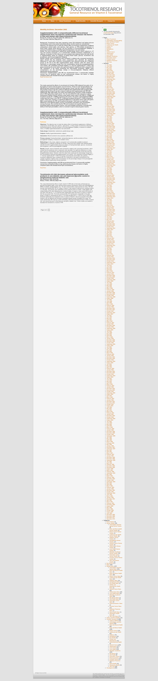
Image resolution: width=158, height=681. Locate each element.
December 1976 (111, 519)
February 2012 (110, 238)
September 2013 (111, 214)
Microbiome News (114, 597)
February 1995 (110, 471)
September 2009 (111, 279)
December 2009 (111, 275)
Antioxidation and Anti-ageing (114, 40)
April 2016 (109, 172)
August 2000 (110, 420)
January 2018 (110, 142)
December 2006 (111, 325)
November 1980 (111, 516)
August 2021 (110, 80)
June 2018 (109, 135)
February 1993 (110, 487)
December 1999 (111, 431)
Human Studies (111, 523)
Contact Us (111, 21)
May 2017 (109, 153)
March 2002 (110, 397)
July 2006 (109, 331)
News (52, 21)
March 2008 (110, 304)
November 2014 (111, 195)
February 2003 (110, 385)
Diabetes (109, 47)
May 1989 (109, 507)
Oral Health (112, 655)
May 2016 (109, 171)
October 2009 (110, 278)
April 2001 (109, 410)
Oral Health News (114, 599)
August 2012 (110, 229)
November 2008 (111, 294)
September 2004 (111, 361)
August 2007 (110, 314)
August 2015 (110, 183)
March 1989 (110, 509)
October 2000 (110, 417)
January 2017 (110, 159)
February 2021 (110, 89)
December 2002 (111, 388)
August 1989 (110, 506)
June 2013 (109, 218)
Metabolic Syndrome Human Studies (115, 552)
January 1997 (110, 456)
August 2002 (110, 394)
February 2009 (110, 289)
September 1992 (111, 493)
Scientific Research (96, 21)
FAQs (108, 50)
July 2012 (109, 231)
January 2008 (110, 307)
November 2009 (111, 277)
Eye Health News (114, 583)
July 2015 (109, 185)
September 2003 (111, 375)
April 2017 (109, 155)
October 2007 (110, 311)
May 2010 (109, 268)
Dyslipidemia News (115, 582)
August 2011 (110, 246)
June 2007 (109, 317)
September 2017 (111, 148)
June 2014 (109, 201)
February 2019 (110, 123)
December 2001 (111, 401)
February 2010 (110, 272)
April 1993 (109, 484)
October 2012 (110, 226)
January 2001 (110, 414)
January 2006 (110, 338)
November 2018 (111, 128)
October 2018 (110, 129)
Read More (43, 167)
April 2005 (109, 351)
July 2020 (109, 99)
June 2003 (109, 380)
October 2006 (110, 327)
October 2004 (110, 360)
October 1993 (110, 480)
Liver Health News (114, 593)
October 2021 (110, 77)
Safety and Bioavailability (113, 617)
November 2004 (111, 358)
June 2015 (109, 186)
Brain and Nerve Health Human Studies (116, 529)
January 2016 (110, 176)
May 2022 (109, 67)
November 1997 (111, 447)
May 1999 (109, 438)
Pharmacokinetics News (116, 603)
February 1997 (110, 454)
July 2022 (109, 65)
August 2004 (110, 362)
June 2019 (109, 118)
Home (44, 21)
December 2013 (111, 209)
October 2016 (110, 163)
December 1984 (111, 514)
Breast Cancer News (115, 576)
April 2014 (109, 203)
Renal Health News (115, 612)
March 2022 (110, 70)
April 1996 (109, 463)
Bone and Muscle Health (116, 625)
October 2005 (110, 342)
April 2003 (109, 383)
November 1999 (111, 433)
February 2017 (110, 158)
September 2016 (111, 165)
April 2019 (109, 120)
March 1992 (110, 496)
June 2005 (109, 348)
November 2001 (111, 403)
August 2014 (110, 198)
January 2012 (110, 239)
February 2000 (110, 428)
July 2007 (109, 315)
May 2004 (109, 365)
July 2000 (109, 421)
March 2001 (110, 411)
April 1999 (109, 440)
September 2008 (111, 297)
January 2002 (110, 400)
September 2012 (111, 228)
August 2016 (110, 166)
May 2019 (109, 119)
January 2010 (110, 274)
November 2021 (111, 76)
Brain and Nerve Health (113, 42)
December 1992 (111, 490)
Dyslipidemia (110, 49)
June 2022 (109, 66)
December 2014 (111, 193)
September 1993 (111, 481)
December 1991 (111, 499)
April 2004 (109, 367)
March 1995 (110, 470)
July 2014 (109, 199)
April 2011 (109, 252)
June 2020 (109, 100)
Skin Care (109, 62)
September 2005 (111, 344)
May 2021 (109, 85)
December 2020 (111, 92)
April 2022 (109, 69)
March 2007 (110, 321)
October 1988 (110, 510)
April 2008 (109, 302)
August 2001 (110, 405)
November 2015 (111, 179)
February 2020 (110, 106)
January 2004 (110, 370)
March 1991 (110, 501)
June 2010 (109, 267)
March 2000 (110, 427)
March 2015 (110, 191)
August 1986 (110, 511)
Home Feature (110, 521)
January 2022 (110, 73)
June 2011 (109, 249)
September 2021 (111, 79)
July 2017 (109, 150)
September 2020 (111, 96)
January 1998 (110, 446)
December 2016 (111, 161)
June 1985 (109, 513)
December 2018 (111, 126)
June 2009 (109, 284)
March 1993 (110, 486)
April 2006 (109, 335)
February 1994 (110, 477)
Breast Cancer (110, 43)
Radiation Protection (112, 60)
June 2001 (109, 407)
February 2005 (110, 354)
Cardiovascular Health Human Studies (115, 535)
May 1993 (109, 483)
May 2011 (109, 251)
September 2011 (111, 245)
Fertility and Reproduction (113, 640)
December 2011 (111, 241)
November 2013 (111, 211)
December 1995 (111, 466)
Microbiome (113, 653)
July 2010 (109, 265)
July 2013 (109, 216)
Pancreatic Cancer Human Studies (114, 555)
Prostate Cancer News (115, 606)
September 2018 (111, 130)
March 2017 (110, 156)
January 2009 (110, 291)
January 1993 (110, 489)
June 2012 (109, 232)
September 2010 (111, 262)
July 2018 (109, 133)
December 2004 (111, 357)
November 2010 (111, 259)
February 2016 (110, 175)
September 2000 (111, 418)
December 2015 (111, 178)
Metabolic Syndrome (112, 56)
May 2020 (109, 102)
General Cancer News (115, 589)
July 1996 (109, 461)
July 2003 (109, 378)
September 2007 (111, 312)
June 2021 (109, 83)
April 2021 (109, 86)
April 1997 (109, 451)
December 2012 (111, 224)
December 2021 (111, 75)
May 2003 (109, 381)
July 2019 (109, 116)
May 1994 (109, 474)
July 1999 (109, 437)
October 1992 (110, 491)
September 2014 (111, 196)
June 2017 (109, 152)
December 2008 (111, 292)
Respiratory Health (114, 665)
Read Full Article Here (46, 77)
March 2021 (110, 87)
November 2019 (111, 110)
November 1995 (111, 467)
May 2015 (109, 188)
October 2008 (110, 295)
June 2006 (109, 332)
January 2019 (110, 125)
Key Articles (110, 563)
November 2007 (111, 309)
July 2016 (109, 168)
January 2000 (110, 430)
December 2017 (111, 143)
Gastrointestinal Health (116, 642)
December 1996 (111, 457)
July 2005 (109, 347)
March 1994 (110, 476)
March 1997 (110, 453)
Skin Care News (114, 616)
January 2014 (110, 208)
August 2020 (110, 97)
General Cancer (111, 52)
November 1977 (111, 517)
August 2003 (110, 377)
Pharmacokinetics (114, 658)
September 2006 (111, 328)
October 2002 (110, 391)
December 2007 (111, 308)
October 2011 (110, 244)
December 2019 (111, 109)
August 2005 (110, 345)
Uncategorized (110, 668)
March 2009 (110, 288)
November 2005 (111, 341)
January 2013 (110, 222)
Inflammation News (115, 592)
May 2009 (109, 285)
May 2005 (109, 350)
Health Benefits (80, 21)
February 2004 (110, 368)
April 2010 (109, 269)
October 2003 (110, 374)
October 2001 (110, 404)
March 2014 (110, 205)
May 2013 (109, 219)
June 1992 (109, 494)
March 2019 (110, 122)
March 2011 (110, 254)
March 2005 (110, 352)
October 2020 (110, 95)
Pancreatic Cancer (111, 57)
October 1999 (110, 434)
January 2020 (110, 108)
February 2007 (110, 322)
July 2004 (109, 364)
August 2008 (110, 298)
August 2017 (110, 149)
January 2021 (110, 90)
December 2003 (111, 371)
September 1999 (111, 436)
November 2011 (111, 242)
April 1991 (109, 500)
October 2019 (110, 112)
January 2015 (110, 192)
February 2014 (110, 206)
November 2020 (111, 93)
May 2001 (109, 408)
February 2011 (110, 255)
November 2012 (111, 225)
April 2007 (109, 320)
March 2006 (110, 337)
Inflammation (110, 53)
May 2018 (109, 136)
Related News (110, 566)
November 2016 (111, 162)
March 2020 (110, 105)
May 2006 (109, 334)
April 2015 (109, 189)
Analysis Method (114, 620)
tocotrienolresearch (109, 33)
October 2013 (110, 212)
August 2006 (110, 330)
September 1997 (111, 448)
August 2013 (110, 215)
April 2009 (109, 287)
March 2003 (110, 384)
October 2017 (110, 146)
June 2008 (109, 301)
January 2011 (110, 256)
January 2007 (110, 324)
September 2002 (111, 393)
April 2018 (109, 138)
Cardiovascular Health (112, 45)
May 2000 (109, 424)
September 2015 (111, 182)
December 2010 (111, 258)
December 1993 (111, 478)
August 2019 (110, 115)
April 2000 (109, 425)
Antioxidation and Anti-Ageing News (115, 568)
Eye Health (112, 637)
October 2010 (110, 261)
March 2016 (110, 173)
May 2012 (109, 234)
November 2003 (111, 372)
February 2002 (110, 398)
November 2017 (111, 145)
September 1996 (111, 460)
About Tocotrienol (65, 21)
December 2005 (111, 340)
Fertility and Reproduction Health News (115, 586)
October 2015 (110, 181)
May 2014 (109, 202)
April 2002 (109, 395)
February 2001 (110, 413)
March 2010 (110, 271)
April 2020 (109, 103)
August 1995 (110, 468)
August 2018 (110, 132)
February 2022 (110, 72)
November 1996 (111, 458)
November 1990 (111, 504)
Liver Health (110, 55)
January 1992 (110, 497)
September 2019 (111, 113)
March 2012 (110, 236)
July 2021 (109, 82)
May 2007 (109, 318)
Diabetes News (113, 580)
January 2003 (110, 387)
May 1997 (109, 450)
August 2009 (110, 281)
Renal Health (113, 663)
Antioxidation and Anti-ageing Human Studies (116, 525)
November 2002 (111, 390)
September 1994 (111, 473)
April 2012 (109, 235)
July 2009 (109, 282)
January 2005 (110, 355)
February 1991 (110, 503)
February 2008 (110, 305)
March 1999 (110, 441)
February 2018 (110, 140)
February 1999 (110, 443)
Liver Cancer (113, 647)
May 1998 (109, 444)
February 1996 (110, 464)
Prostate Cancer (111, 59)
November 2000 (111, 415)
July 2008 (109, 299)
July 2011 (109, 248)
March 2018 (110, 139)
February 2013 (110, 221)
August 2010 (110, 264)
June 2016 (109, 169)
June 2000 (109, 423)
